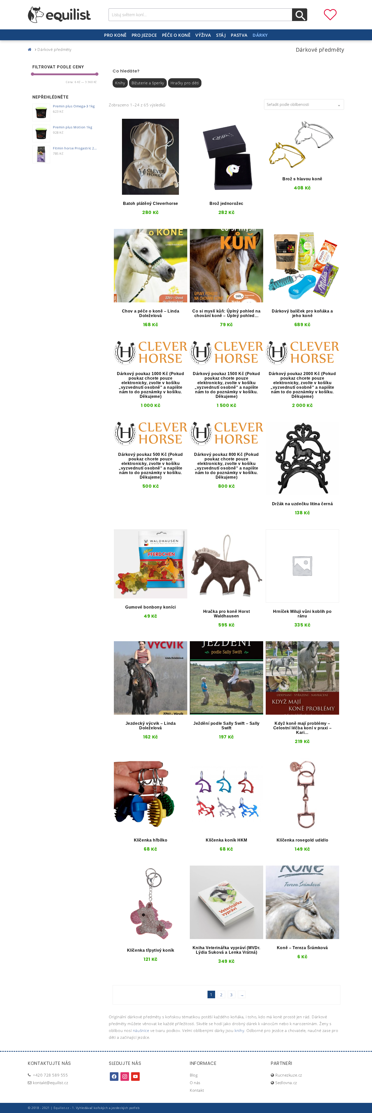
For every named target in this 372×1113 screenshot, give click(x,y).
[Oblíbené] (330, 14)
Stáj (221, 35)
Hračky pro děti (185, 82)
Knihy (120, 82)
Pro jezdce (144, 35)
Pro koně (115, 35)
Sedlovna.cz (286, 1082)
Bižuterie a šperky (148, 82)
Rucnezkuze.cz (288, 1075)
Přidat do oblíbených (122, 193)
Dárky (260, 35)
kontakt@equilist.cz (50, 1082)
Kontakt (197, 1090)
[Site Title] (59, 14)
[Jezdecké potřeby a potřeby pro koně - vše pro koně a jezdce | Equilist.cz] (31, 49)
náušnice (141, 1030)
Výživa (203, 35)
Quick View (132, 193)
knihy (239, 1030)
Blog (194, 1075)
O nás (195, 1082)
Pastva (239, 35)
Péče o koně (176, 35)
